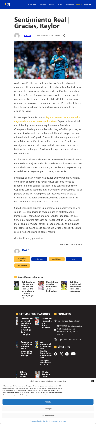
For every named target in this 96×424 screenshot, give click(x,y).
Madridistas (56, 259)
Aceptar (48, 402)
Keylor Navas (39, 259)
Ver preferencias (48, 415)
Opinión (79, 5)
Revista (86, 5)
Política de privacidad (50, 421)
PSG (73, 259)
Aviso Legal (62, 421)
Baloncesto (43, 5)
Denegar (48, 409)
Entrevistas (70, 5)
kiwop (27, 35)
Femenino (52, 5)
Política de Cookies (36, 421)
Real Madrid (32, 5)
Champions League (22, 259)
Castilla (61, 5)
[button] (92, 381)
